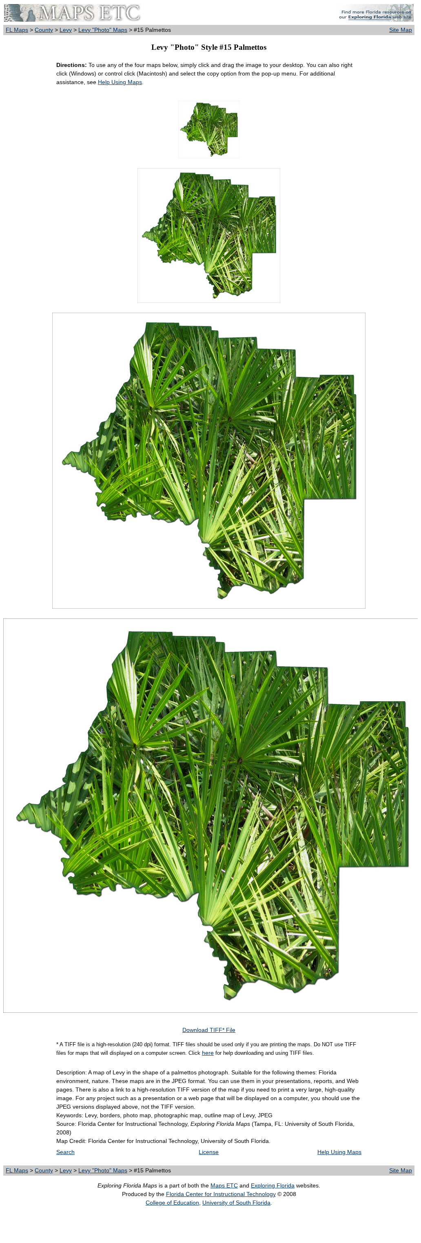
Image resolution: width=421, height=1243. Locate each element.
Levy (66, 30)
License (209, 1152)
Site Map (400, 30)
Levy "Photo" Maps (102, 30)
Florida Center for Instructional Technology (221, 1194)
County (44, 30)
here (208, 1053)
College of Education (172, 1202)
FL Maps (17, 30)
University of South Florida (236, 1202)
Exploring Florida (273, 1185)
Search (65, 1152)
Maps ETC (224, 1185)
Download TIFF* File (208, 1030)
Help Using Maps (120, 82)
